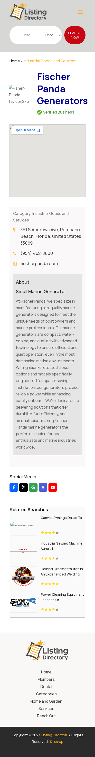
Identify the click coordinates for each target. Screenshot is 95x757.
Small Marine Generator (41, 291)
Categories (46, 694)
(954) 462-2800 (36, 253)
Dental (46, 687)
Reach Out (46, 716)
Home (15, 61)
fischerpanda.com (39, 263)
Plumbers (46, 680)
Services (46, 709)
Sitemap (56, 741)
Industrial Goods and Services (50, 61)
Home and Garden (46, 702)
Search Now (74, 35)
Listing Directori (54, 735)
